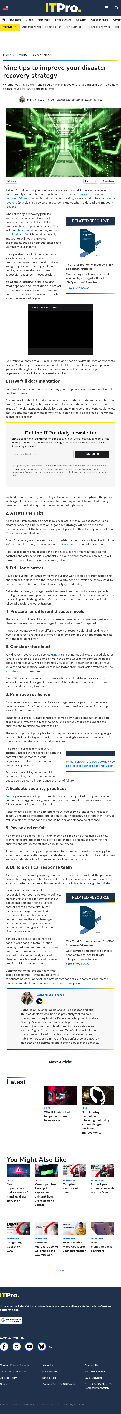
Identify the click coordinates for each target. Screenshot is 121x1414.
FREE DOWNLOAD (77, 288)
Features (97, 99)
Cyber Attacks (42, 55)
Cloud (29, 19)
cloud (14, 234)
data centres (25, 230)
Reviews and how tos (98, 26)
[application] (61, 329)
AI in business (73, 26)
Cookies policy (8, 1377)
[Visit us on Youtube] (29, 1347)
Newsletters (49, 1377)
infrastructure (69, 544)
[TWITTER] (40, 1001)
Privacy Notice (19, 468)
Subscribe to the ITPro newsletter (41, 26)
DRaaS (56, 654)
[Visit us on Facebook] (4, 1347)
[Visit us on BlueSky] (40, 1347)
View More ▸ (60, 1271)
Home (7, 55)
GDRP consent (93, 1377)
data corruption (89, 194)
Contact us (91, 1365)
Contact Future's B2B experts (59, 1384)
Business (15, 19)
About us (47, 1365)
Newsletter (109, 181)
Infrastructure (63, 19)
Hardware (44, 19)
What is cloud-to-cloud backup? (87, 762)
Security (81, 19)
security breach (68, 194)
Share (13, 181)
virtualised (12, 671)
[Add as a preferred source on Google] (11, 1320)
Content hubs (99, 19)
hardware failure (16, 198)
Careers (4, 1384)
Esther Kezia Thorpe (42, 99)
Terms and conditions (13, 1371)
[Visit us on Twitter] (16, 1347)
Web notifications (95, 1371)
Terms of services (53, 465)
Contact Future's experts (14, 1365)
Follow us (93, 181)
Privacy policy (50, 1371)
